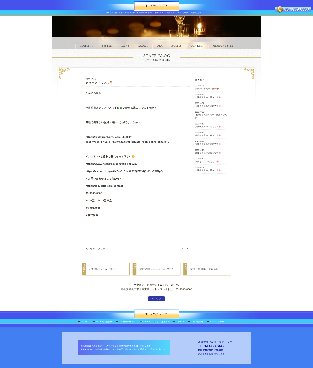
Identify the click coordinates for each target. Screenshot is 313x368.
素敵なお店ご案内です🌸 (207, 160)
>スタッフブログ (95, 248)
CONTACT (197, 45)
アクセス (180, 321)
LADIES (143, 45)
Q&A (160, 45)
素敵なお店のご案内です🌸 (208, 133)
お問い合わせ (197, 321)
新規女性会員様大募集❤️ (207, 87)
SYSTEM (107, 45)
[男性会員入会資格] (156, 273)
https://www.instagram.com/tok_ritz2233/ (112, 163)
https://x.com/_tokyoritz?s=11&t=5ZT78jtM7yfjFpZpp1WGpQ (124, 171)
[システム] (106, 273)
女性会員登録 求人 (127, 321)
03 (87, 193)
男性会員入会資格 (103, 321)
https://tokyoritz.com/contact (104, 185)
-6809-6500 (95, 193)
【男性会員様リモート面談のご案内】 (211, 115)
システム (85, 321)
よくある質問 (163, 321)
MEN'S (125, 45)
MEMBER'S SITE (223, 45)
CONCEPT (86, 45)
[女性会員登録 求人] (207, 273)
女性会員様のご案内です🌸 (208, 96)
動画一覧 (146, 321)
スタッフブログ (216, 321)
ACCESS (176, 45)
